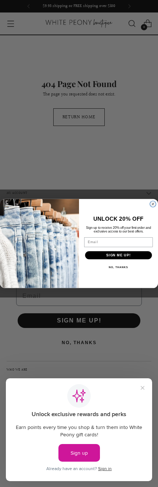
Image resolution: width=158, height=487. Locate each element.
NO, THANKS (118, 267)
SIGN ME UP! (118, 255)
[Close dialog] (153, 204)
